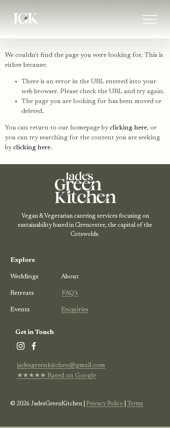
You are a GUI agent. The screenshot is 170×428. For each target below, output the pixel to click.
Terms (135, 404)
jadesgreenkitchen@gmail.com (61, 365)
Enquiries (74, 309)
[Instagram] (21, 346)
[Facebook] (34, 346)
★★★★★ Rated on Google (56, 375)
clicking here (128, 128)
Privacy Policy (104, 404)
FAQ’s (70, 293)
